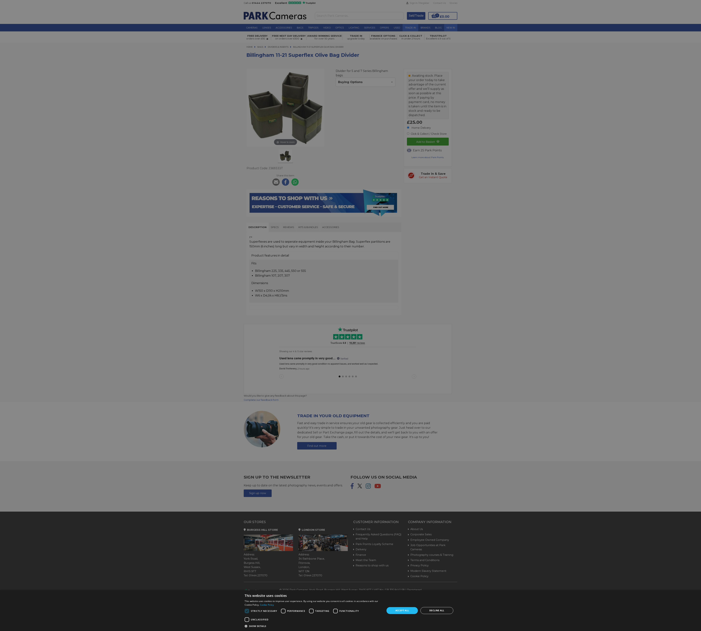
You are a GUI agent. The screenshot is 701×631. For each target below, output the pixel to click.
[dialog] (350, 610)
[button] (313, 626)
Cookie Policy (267, 604)
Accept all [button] (402, 610)
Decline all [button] (436, 610)
